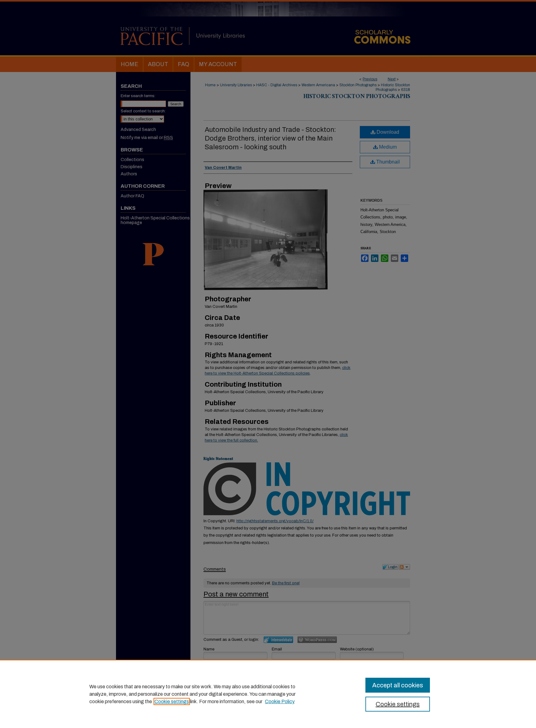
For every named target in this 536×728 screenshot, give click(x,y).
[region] (268, 694)
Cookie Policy (280, 701)
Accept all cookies (397, 685)
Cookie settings (171, 701)
